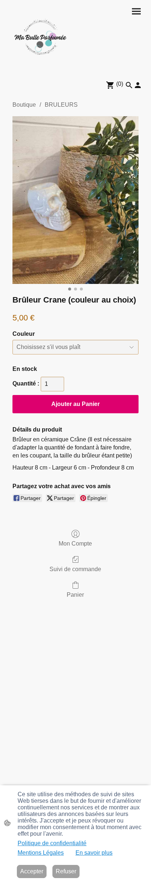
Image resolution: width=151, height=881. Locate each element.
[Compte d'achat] (137, 85)
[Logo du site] (41, 37)
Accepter (31, 871)
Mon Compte (75, 543)
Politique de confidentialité (52, 843)
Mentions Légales (41, 853)
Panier (75, 595)
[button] (129, 85)
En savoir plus (94, 853)
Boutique (24, 105)
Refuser (66, 871)
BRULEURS (61, 105)
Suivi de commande (75, 569)
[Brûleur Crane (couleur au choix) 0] (75, 200)
